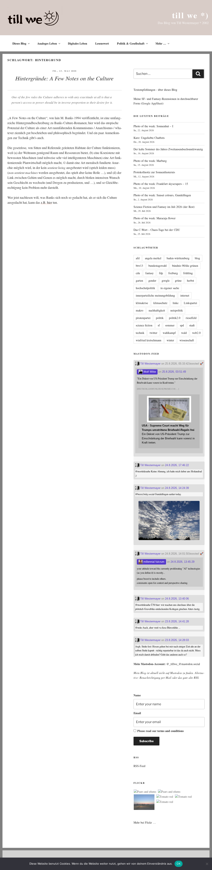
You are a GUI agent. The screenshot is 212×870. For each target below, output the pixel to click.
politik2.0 (174, 318)
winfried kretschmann (148, 340)
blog (197, 258)
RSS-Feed (139, 766)
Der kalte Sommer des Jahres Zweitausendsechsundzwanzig (168, 149)
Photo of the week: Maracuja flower (155, 218)
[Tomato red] (164, 796)
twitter (153, 333)
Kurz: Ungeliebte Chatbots (149, 138)
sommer (170, 325)
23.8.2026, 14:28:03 (177, 640)
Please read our (160, 731)
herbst (190, 280)
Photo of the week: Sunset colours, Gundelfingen (162, 195)
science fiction (144, 325)
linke (175, 303)
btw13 (139, 266)
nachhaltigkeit (157, 310)
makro (139, 310)
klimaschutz (160, 303)
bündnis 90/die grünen (185, 266)
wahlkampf (169, 333)
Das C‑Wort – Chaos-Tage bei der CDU (157, 230)
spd (182, 325)
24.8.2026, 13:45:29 (182, 561)
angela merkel (153, 258)
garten (139, 280)
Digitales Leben (77, 43)
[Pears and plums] (145, 791)
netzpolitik (176, 310)
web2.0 (196, 333)
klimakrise (142, 303)
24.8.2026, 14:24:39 (177, 488)
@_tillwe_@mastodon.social (183, 664)
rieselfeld (191, 318)
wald (184, 333)
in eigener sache (169, 288)
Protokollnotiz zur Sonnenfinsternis (154, 172)
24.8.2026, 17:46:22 (177, 465)
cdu (138, 273)
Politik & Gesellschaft (131, 43)
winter (170, 340)
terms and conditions (170, 731)
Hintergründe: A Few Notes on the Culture (64, 78)
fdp (161, 273)
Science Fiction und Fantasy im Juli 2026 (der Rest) (164, 207)
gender (152, 280)
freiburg (173, 273)
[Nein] (207, 864)
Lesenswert (102, 43)
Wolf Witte (149, 371)
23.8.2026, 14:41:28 (177, 621)
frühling (188, 273)
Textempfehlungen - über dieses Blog (155, 90)
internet (184, 295)
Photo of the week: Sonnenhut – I (153, 126)
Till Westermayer (149, 363)
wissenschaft (186, 340)
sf (159, 325)
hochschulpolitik (145, 288)
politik (160, 318)
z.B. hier (46, 202)
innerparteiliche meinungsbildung (155, 295)
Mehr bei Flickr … (145, 822)
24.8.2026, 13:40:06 (177, 598)
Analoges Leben (47, 43)
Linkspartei (190, 303)
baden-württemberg (178, 258)
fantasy (149, 273)
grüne (178, 280)
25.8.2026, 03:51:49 (174, 371)
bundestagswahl (157, 266)
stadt (192, 325)
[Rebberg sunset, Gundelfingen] (144, 802)
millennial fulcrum (153, 561)
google (166, 280)
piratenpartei (143, 318)
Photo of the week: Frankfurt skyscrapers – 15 (161, 184)
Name (137, 695)
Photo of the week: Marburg (150, 161)
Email (137, 713)
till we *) (190, 15)
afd (138, 258)
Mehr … (160, 43)
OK (179, 863)
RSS (196, 678)
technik (140, 333)
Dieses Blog (19, 43)
